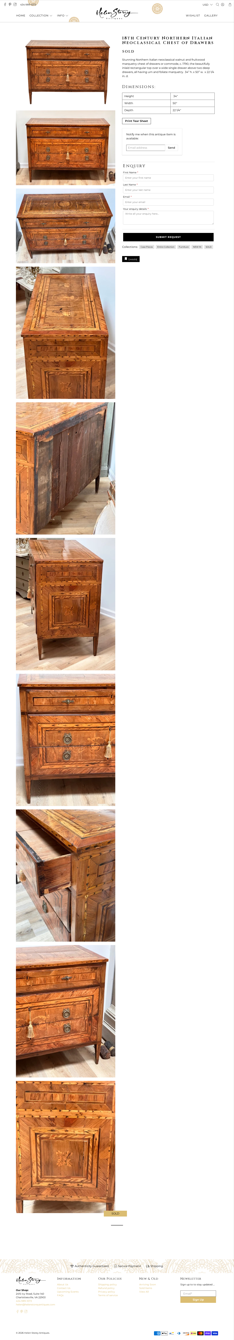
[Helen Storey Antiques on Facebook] (5, 5)
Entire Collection (165, 247)
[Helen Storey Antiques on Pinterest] (10, 5)
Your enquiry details (136, 208)
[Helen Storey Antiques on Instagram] (15, 5)
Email (127, 196)
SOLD (209, 247)
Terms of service (108, 1295)
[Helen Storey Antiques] (117, 13)
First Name (130, 172)
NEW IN (197, 247)
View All (144, 1291)
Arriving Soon (147, 1284)
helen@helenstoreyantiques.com (35, 1304)
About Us (62, 1284)
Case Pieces (147, 247)
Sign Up (198, 1299)
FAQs (60, 1295)
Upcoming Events (68, 1291)
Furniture (184, 247)
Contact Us (63, 1288)
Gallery (211, 15)
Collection (38, 15)
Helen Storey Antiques (36, 1332)
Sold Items (145, 1288)
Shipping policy (107, 1284)
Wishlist (193, 15)
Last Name (130, 184)
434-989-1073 (28, 4)
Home (20, 15)
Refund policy (106, 1288)
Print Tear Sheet (136, 121)
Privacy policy (106, 1291)
